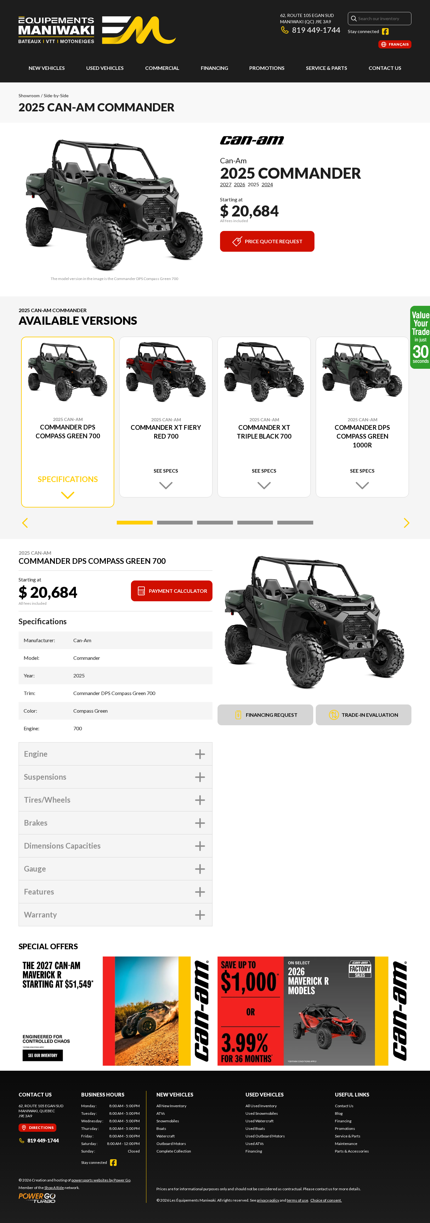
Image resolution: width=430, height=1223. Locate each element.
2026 (239, 184)
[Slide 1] (135, 523)
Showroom (29, 95)
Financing (214, 68)
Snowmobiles (167, 1121)
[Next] (405, 522)
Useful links (352, 1094)
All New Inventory (171, 1105)
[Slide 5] (295, 523)
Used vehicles (105, 68)
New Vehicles (47, 68)
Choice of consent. (326, 1200)
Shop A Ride (54, 1187)
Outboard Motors (171, 1143)
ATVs (160, 1113)
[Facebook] (385, 31)
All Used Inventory (261, 1105)
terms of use (297, 1200)
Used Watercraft (260, 1121)
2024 (267, 184)
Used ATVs (255, 1143)
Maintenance (346, 1143)
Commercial (162, 68)
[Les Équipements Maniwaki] (97, 30)
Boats (161, 1128)
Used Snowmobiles (262, 1113)
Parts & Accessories (352, 1151)
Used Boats (255, 1128)
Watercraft (165, 1136)
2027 (225, 184)
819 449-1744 (316, 29)
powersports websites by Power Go (100, 1180)
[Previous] (25, 522)
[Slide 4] (255, 523)
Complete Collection (173, 1151)
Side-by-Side (56, 95)
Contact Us (385, 68)
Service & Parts (326, 68)
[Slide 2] (175, 523)
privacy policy (268, 1200)
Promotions (267, 68)
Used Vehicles (265, 1094)
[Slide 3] (215, 523)
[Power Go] (75, 1198)
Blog (338, 1113)
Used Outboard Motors (265, 1136)
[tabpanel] (110, 1128)
